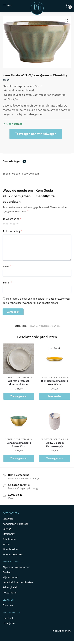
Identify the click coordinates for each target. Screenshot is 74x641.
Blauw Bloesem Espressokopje (55, 444)
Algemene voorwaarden (16, 567)
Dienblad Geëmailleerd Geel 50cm (54, 382)
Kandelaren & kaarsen (16, 523)
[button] (66, 20)
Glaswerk (8, 518)
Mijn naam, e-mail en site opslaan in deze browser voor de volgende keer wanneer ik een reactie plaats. (36, 300)
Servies (7, 528)
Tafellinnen (9, 539)
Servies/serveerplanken (48, 325)
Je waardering (12, 218)
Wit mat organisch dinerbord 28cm (19, 382)
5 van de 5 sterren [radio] (17, 223)
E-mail (7, 282)
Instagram (9, 623)
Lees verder (54, 396)
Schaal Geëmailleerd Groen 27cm (19, 444)
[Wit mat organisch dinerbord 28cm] (18, 358)
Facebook (8, 618)
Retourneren (10, 592)
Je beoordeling (12, 231)
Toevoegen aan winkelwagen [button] (18, 397)
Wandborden (10, 549)
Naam (7, 266)
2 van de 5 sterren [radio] (7, 223)
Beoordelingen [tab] (14, 161)
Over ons (8, 605)
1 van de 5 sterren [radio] (4, 223)
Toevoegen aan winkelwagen (35, 134)
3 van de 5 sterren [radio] (10, 223)
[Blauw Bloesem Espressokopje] (54, 420)
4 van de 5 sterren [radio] (14, 223)
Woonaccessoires (13, 554)
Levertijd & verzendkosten (18, 582)
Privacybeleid (10, 587)
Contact (7, 572)
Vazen (6, 544)
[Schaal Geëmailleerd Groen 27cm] (18, 420)
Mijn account (10, 577)
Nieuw (32, 325)
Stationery (8, 534)
